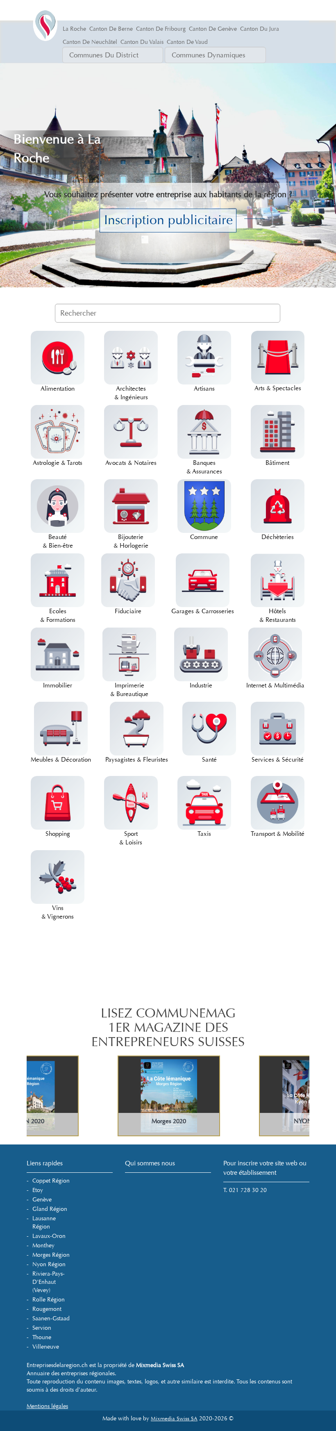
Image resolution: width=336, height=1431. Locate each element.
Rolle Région (48, 1299)
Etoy (37, 1190)
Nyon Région (49, 1264)
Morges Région (51, 1254)
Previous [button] (41, 1096)
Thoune (41, 1337)
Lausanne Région (44, 1222)
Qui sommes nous (150, 1163)
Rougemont (46, 1309)
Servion (41, 1327)
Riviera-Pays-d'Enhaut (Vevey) (48, 1282)
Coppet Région (51, 1180)
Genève (42, 1199)
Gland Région (49, 1209)
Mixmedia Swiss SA (174, 1418)
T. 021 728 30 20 (245, 1190)
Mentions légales (47, 1406)
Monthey (43, 1245)
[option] (97, 1096)
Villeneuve (45, 1346)
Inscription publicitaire (168, 220)
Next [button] (299, 1096)
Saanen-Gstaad (51, 1318)
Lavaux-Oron (49, 1236)
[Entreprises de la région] (57, 10)
